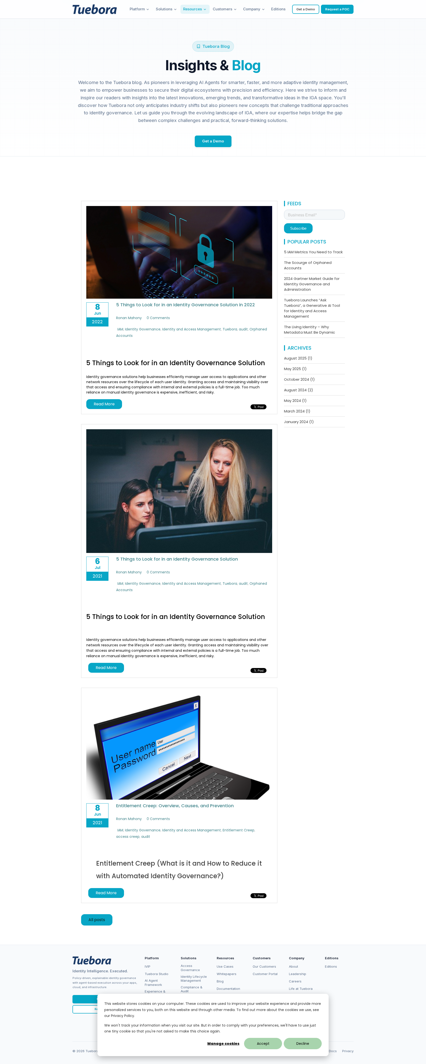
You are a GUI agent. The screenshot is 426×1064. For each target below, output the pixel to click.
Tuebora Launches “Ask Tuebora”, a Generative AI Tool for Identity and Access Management (312, 308)
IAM (120, 329)
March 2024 (297, 411)
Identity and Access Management (191, 329)
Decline (302, 1043)
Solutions (164, 9)
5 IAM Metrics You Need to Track (313, 252)
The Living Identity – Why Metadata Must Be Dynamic (309, 329)
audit (243, 329)
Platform (137, 9)
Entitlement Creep (238, 830)
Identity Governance (142, 329)
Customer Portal (265, 974)
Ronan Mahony (129, 317)
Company (251, 9)
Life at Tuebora (301, 989)
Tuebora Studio (156, 974)
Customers (222, 9)
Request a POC (337, 9)
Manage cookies (223, 1043)
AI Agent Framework (153, 982)
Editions (278, 9)
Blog (220, 981)
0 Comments (158, 317)
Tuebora (230, 329)
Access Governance (190, 968)
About (293, 966)
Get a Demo (305, 9)
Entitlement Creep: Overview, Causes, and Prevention (175, 806)
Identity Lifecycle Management (194, 978)
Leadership (297, 974)
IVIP (147, 966)
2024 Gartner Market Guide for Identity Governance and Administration (311, 284)
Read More (104, 404)
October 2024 (299, 379)
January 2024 (299, 421)
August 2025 (298, 358)
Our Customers (264, 966)
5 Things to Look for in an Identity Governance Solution (177, 559)
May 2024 (295, 400)
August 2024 (298, 390)
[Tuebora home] (91, 960)
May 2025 (295, 368)
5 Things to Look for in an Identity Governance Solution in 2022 (185, 305)
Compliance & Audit (191, 989)
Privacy (348, 1051)
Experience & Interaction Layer (158, 993)
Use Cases (225, 966)
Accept (263, 1043)
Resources (192, 9)
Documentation (228, 989)
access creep (128, 836)
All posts (97, 920)
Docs (333, 1051)
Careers (295, 981)
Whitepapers (226, 974)
